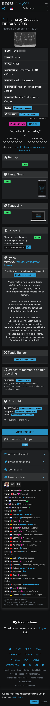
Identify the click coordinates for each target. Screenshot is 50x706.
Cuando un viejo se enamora (32, 535)
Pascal (15, 541)
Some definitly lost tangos (18, 678)
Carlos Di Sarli (25, 682)
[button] (11, 9)
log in (42, 628)
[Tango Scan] (18, 504)
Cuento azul (26, 561)
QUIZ (38, 654)
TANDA (28, 654)
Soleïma (16, 591)
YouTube (34, 124)
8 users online (16, 477)
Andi (14, 558)
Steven (16, 518)
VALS (12, 63)
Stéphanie (17, 571)
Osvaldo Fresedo (17, 674)
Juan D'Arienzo (37, 678)
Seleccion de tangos (33, 595)
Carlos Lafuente (19, 80)
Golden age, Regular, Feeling (33, 565)
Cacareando (27, 548)
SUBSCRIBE (27, 432)
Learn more (17, 697)
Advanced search (18, 454)
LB (18, 484)
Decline (44, 702)
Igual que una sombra (30, 528)
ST (12, 484)
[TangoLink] (24, 497)
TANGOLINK (15, 654)
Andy (15, 535)
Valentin (16, 545)
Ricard (15, 524)
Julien (15, 565)
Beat (15, 575)
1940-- (15, 51)
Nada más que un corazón (32, 490)
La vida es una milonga (31, 541)
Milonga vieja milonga (31, 518)
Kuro (14, 504)
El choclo (23, 575)
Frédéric (16, 552)
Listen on (18, 124)
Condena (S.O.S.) (30, 545)
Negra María (30, 497)
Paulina (16, 531)
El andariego (24, 588)
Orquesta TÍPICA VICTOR (21, 72)
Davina (15, 561)
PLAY (18, 649)
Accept (34, 702)
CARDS (36, 660)
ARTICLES (15, 660)
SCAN (38, 649)
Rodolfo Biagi (9, 670)
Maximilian (16, 497)
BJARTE (16, 538)
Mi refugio (25, 521)
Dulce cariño (25, 150)
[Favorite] (4, 19)
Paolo (15, 521)
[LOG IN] (3, 8)
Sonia (15, 511)
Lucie (15, 490)
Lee (14, 588)
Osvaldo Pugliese (39, 670)
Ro (14, 514)
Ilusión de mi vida (29, 531)
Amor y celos (39, 147)
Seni (15, 494)
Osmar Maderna (33, 674)
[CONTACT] (43, 665)
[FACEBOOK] (24, 665)
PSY (26, 660)
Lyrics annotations (19, 461)
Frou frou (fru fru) (30, 591)
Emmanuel (17, 595)
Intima (12, 57)
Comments (15, 469)
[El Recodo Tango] (10, 649)
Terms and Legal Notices (25, 686)
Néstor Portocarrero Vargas (23, 88)
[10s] (25, 135)
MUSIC (28, 649)
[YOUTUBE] (36, 665)
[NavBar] (46, 2)
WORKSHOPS (12, 665)
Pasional (24, 494)
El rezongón (28, 538)
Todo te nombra (26, 504)
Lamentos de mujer (23, 147)
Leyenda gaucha (27, 558)
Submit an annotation (26, 275)
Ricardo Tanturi (23, 670)
